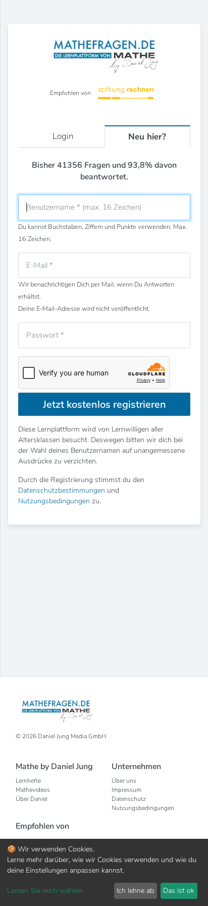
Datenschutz (129, 799)
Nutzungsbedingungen (54, 501)
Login (63, 136)
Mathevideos (33, 790)
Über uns (124, 781)
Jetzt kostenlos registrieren (104, 404)
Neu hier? (147, 136)
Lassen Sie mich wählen (44, 890)
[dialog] (104, 872)
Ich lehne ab (135, 890)
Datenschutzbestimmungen (61, 490)
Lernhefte (28, 781)
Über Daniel (31, 799)
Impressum (126, 790)
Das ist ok (178, 890)
